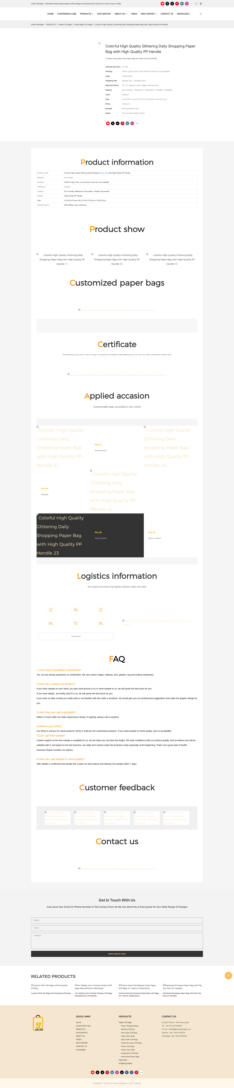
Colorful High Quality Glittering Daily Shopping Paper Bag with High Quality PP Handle (131, 24)
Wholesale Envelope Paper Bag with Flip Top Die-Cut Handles (182, 994)
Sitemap (137, 1083)
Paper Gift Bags (65, 24)
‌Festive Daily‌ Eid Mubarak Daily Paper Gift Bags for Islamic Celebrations (139, 994)
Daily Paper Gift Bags (83, 24)
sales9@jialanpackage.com (180, 1029)
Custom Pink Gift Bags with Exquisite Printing (51, 993)
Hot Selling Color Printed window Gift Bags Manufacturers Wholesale (93, 994)
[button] (189, 14)
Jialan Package (37, 24)
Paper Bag (104, 173)
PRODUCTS (51, 24)
